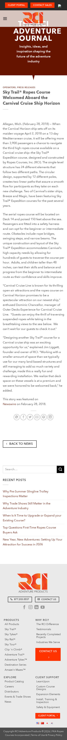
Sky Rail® (10, 639)
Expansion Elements (48, 694)
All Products (12, 624)
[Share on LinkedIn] (50, 417)
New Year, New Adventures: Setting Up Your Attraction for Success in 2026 (32, 541)
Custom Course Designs (45, 688)
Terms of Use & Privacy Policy (46, 735)
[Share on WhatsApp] (17, 417)
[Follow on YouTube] (43, 607)
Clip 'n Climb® (13, 649)
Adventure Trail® (14, 654)
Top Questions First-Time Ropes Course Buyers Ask (29, 529)
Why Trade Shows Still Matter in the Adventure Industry (26, 505)
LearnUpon (43, 681)
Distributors (12, 691)
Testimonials (43, 629)
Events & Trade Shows (18, 696)
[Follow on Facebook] (24, 607)
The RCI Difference (47, 624)
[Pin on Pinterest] (44, 417)
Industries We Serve (48, 642)
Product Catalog (14, 681)
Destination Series (15, 665)
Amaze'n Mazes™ (15, 670)
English (59, 5)
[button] (5, 18)
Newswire (9, 404)
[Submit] (60, 469)
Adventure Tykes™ (16, 659)
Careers (9, 686)
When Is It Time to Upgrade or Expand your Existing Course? (32, 517)
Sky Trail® (10, 629)
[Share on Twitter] (30, 417)
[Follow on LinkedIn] (36, 607)
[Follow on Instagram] (30, 607)
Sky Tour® (10, 644)
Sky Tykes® (11, 634)
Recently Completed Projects (48, 636)
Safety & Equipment (48, 707)
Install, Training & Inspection (46, 701)
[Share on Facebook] (23, 417)
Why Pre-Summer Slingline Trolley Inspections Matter (25, 493)
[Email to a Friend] (37, 417)
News (8, 702)
